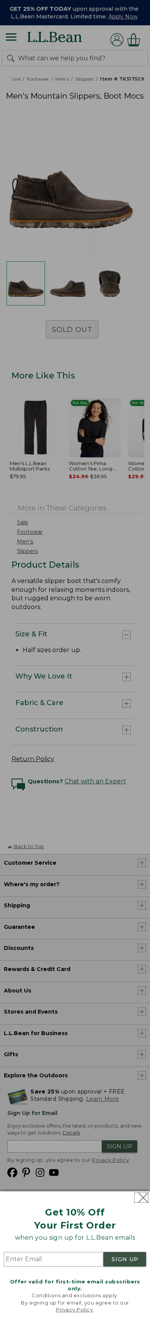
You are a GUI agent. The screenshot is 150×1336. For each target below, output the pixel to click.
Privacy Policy (74, 1309)
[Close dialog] (141, 1197)
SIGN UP (125, 1259)
